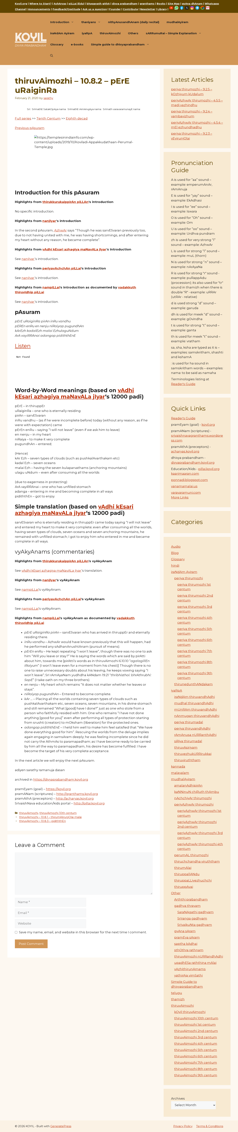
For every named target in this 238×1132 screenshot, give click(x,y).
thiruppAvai (183, 887)
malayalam (180, 773)
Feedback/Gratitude (66, 9)
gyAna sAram (185, 931)
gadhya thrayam (187, 906)
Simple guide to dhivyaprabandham (118, 44)
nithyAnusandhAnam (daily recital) (133, 22)
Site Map (174, 3)
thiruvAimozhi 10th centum (58, 813)
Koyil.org (21, 3)
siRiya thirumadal (188, 741)
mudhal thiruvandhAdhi (193, 703)
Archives (178, 1098)
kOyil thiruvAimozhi (189, 1012)
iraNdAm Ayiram (62, 33)
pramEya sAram (187, 937)
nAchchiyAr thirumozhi (193, 798)
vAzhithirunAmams (190, 969)
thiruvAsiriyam (185, 747)
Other (176, 893)
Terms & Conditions (209, 1126)
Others (133, 33)
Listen (23, 346)
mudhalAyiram (177, 22)
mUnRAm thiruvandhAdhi (195, 709)
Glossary (56, 44)
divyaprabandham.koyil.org (193, 462)
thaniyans (88, 22)
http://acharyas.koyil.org (75, 798)
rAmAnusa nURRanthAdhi (195, 735)
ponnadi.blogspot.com (189, 480)
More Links (180, 497)
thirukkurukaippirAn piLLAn (65, 202)
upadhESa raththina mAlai (195, 963)
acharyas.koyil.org (185, 451)
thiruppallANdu (187, 874)
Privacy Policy (182, 1126)
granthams (147, 3)
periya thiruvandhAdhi (192, 728)
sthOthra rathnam (188, 950)
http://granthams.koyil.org (77, 794)
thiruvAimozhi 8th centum (195, 1069)
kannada (178, 766)
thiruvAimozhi (110, 33)
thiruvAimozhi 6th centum (195, 1056)
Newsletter (147, 9)
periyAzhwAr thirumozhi (193, 804)
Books (161, 3)
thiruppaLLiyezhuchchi (193, 880)
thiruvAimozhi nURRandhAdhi (198, 956)
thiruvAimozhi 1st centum (195, 1024)
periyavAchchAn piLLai (61, 268)
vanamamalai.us (184, 486)
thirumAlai (182, 868)
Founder (115, 9)
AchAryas (60, 3)
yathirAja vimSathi (188, 975)
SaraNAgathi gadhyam (195, 912)
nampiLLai (51, 287)
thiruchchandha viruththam (197, 861)
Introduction (59, 22)
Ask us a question (95, 9)
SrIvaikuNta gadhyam (194, 925)
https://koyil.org (58, 789)
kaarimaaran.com (185, 473)
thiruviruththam (187, 760)
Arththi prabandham (191, 899)
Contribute (130, 9)
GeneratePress (60, 1126)
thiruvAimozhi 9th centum (195, 1075)
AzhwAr (60, 230)
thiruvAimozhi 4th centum (195, 1043)
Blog (175, 553)
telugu (176, 993)
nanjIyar (49, 221)
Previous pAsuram (29, 128)
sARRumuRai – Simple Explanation (171, 33)
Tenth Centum (48, 118)
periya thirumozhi (188, 578)
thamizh (178, 999)
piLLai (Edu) (76, 3)
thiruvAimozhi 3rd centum (195, 1037)
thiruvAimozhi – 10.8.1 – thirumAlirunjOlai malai (50, 817)
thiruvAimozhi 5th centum (195, 1050)
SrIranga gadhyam (192, 918)
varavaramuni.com (186, 492)
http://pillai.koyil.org (89, 803)
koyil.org (208, 424)
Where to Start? (40, 3)
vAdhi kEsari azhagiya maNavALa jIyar (74, 249)
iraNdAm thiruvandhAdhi (194, 697)
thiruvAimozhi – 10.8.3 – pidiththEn (42, 821)
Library (162, 9)
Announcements (39, 9)
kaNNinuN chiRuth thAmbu (196, 792)
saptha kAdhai (185, 944)
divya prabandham (124, 3)
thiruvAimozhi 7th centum (195, 1062)
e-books (77, 44)
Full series (23, 118)
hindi (175, 565)
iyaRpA (87, 33)
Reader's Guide (183, 384)
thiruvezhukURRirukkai (192, 754)
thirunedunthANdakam (193, 684)
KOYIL (30, 37)
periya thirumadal (188, 722)
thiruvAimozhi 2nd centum (196, 1031)
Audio (176, 546)
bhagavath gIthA (98, 3)
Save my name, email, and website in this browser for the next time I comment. (83, 932)
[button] (51, 55)
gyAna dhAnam (192, 3)
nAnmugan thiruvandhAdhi (196, 716)
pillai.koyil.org (209, 469)
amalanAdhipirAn (188, 785)
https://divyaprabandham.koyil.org (60, 779)
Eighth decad (77, 118)
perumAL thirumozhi (191, 855)
